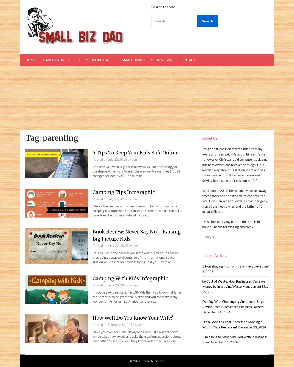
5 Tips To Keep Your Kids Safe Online (135, 153)
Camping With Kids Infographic (130, 278)
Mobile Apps (103, 60)
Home (30, 60)
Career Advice (56, 60)
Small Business (135, 60)
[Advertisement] (147, 98)
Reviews (164, 60)
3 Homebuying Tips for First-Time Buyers (232, 266)
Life (81, 60)
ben (134, 159)
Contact (187, 60)
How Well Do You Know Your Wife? (133, 318)
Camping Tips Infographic (124, 192)
